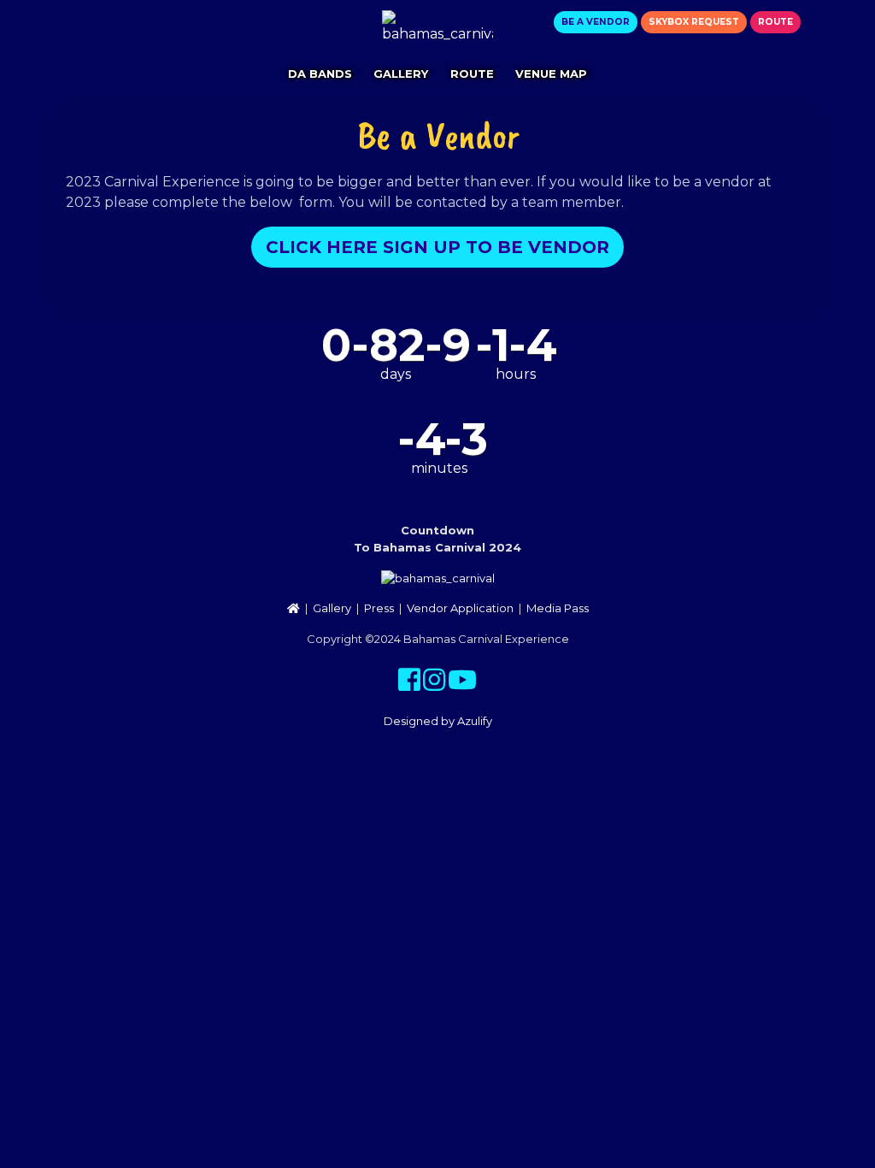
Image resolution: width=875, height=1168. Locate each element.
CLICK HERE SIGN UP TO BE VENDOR (437, 247)
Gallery (400, 73)
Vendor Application (460, 608)
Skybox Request (694, 21)
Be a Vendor (595, 21)
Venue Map (551, 73)
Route (775, 21)
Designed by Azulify (438, 721)
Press (379, 608)
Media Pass (557, 608)
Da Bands (320, 73)
